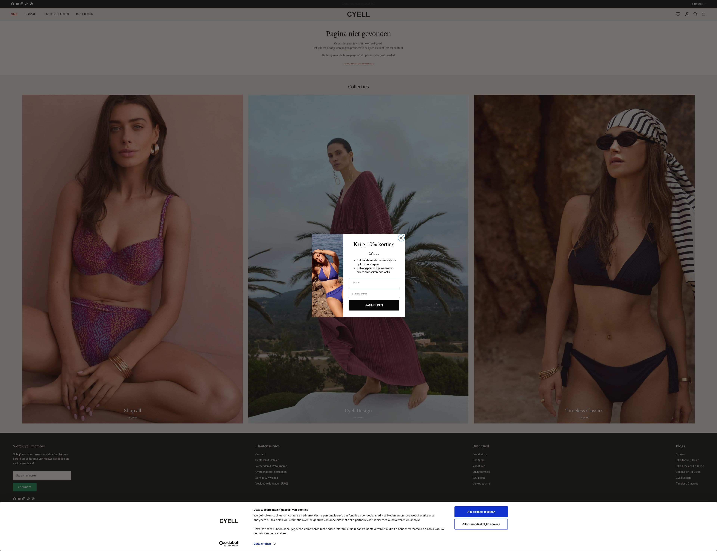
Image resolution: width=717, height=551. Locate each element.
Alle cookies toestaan (481, 511)
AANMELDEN (374, 305)
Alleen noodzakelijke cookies (481, 523)
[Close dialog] (401, 238)
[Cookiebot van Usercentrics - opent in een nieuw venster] (228, 544)
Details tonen (262, 543)
